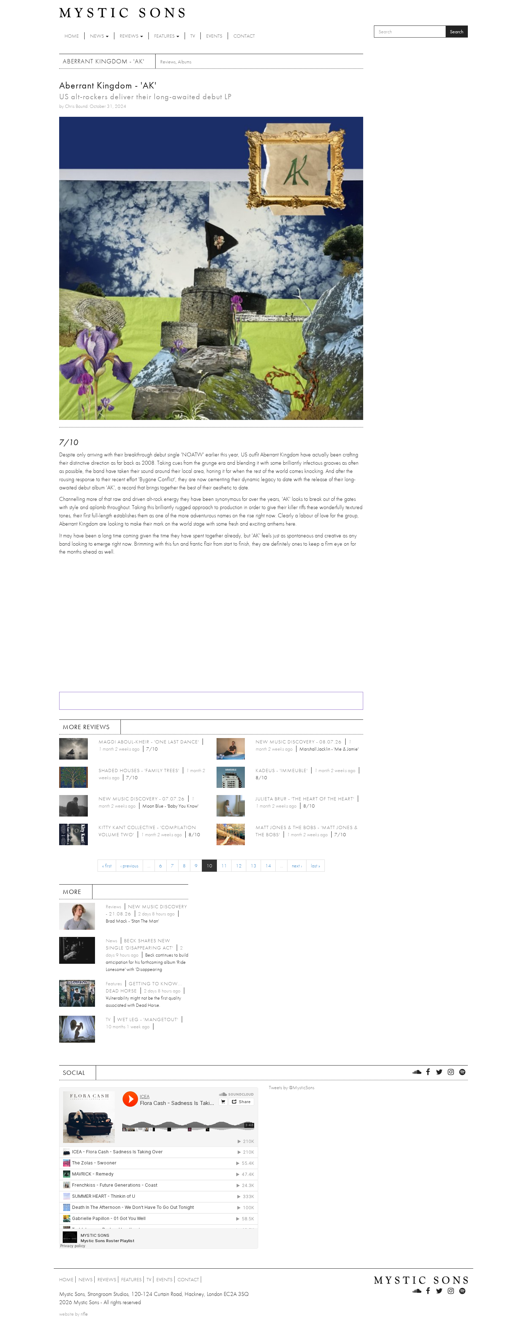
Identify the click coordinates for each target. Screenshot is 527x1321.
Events (214, 36)
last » (315, 865)
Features (165, 36)
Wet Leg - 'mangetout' (147, 1019)
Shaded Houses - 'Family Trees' (139, 770)
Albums (184, 61)
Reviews (129, 36)
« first (106, 865)
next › (297, 865)
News (97, 36)
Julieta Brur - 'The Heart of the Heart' (305, 798)
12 (239, 865)
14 (268, 865)
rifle (84, 1314)
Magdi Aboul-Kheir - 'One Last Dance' (149, 741)
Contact (244, 36)
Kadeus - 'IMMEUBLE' (282, 770)
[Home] (122, 12)
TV (192, 36)
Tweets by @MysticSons (291, 1087)
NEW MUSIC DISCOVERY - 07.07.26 (142, 798)
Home (72, 36)
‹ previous (129, 865)
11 (224, 865)
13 (253, 865)
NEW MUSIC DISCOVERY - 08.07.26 (299, 741)
